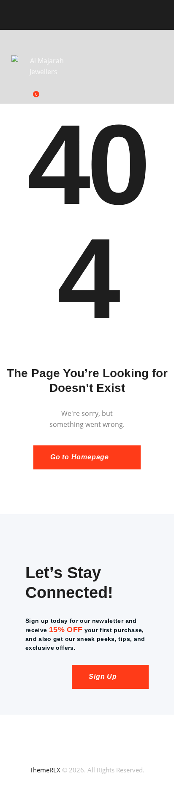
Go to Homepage (79, 457)
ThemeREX (45, 770)
